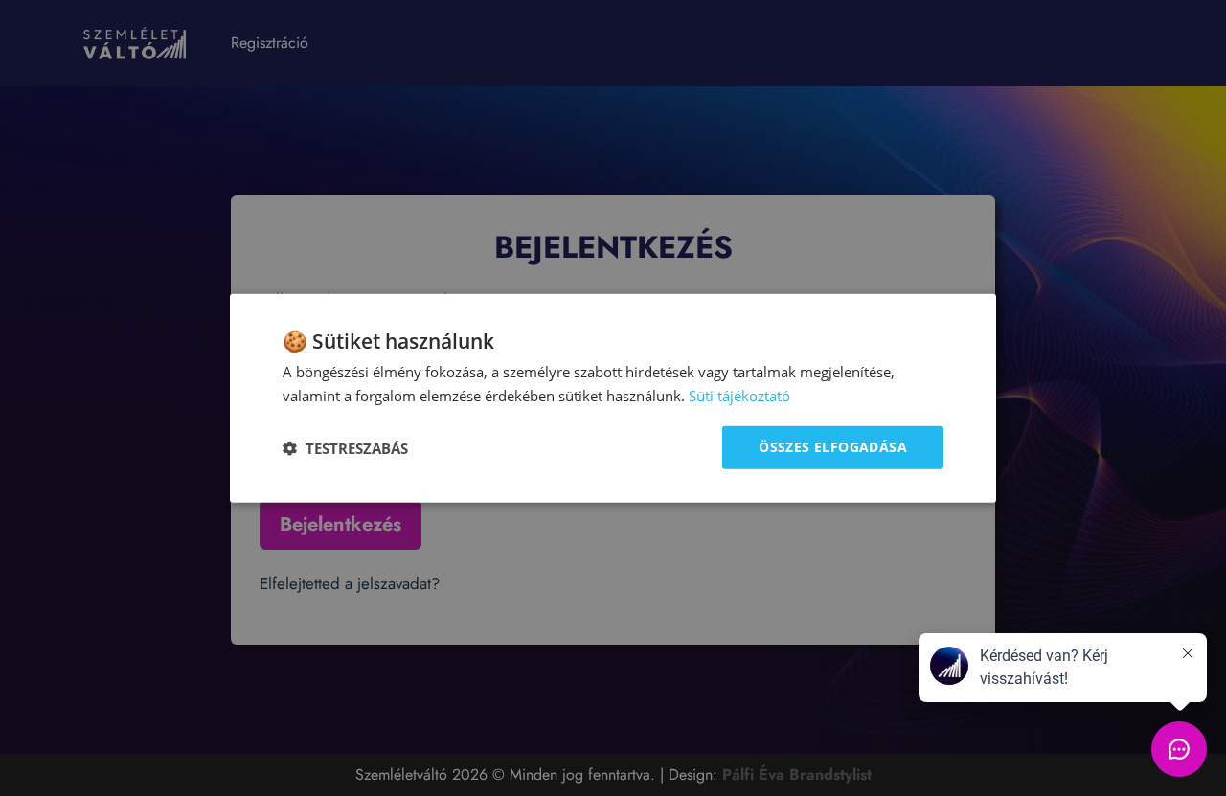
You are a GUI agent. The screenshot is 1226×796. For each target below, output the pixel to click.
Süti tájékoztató (739, 394)
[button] (345, 447)
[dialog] (613, 398)
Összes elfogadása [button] (833, 447)
